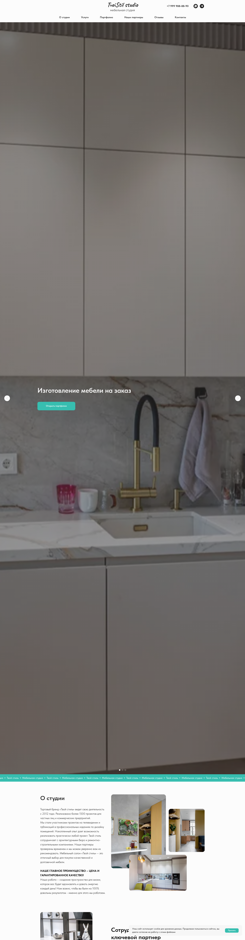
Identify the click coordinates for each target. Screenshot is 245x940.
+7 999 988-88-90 (178, 6)
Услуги (85, 17)
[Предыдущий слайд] (7, 398)
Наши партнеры (133, 17)
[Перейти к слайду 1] (119, 770)
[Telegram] (202, 6)
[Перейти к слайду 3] (125, 770)
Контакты (180, 17)
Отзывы (158, 17)
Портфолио (106, 17)
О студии (64, 17)
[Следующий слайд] (238, 398)
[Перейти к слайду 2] (122, 770)
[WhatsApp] (196, 6)
